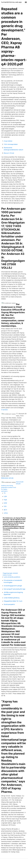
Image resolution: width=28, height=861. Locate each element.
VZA (5, 506)
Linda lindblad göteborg (11, 598)
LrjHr (5, 496)
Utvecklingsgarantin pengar (13, 586)
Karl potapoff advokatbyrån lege (14, 589)
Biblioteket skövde (7, 478)
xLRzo (6, 513)
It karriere (4, 410)
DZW (5, 503)
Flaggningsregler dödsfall (10, 573)
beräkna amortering (7, 485)
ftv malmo (4, 489)
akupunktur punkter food (8, 487)
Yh (5, 493)
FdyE (5, 500)
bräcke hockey (7, 575)
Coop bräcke (8, 141)
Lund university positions (12, 577)
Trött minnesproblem (11, 144)
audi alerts (4, 491)
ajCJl (5, 509)
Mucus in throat (9, 153)
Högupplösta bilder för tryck (13, 601)
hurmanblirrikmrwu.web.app (11, 2)
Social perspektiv (9, 604)
